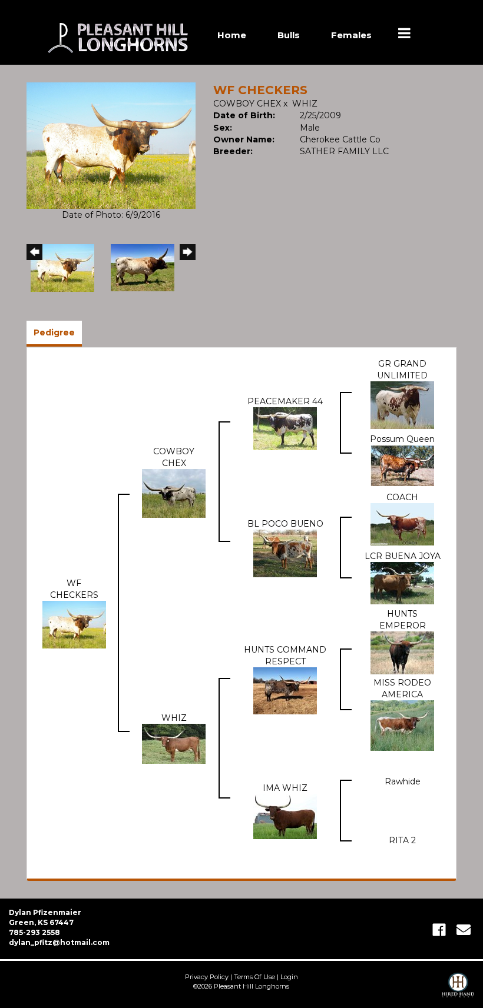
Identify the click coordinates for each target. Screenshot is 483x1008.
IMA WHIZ (285, 788)
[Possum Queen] (402, 465)
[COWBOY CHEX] (174, 492)
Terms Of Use (254, 977)
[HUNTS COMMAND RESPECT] (285, 690)
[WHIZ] (174, 743)
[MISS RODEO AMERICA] (402, 725)
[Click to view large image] (111, 144)
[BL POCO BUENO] (285, 553)
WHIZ (304, 103)
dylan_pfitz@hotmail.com (59, 942)
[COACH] (402, 523)
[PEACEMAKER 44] (285, 428)
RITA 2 (402, 840)
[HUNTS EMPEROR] (402, 652)
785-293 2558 (34, 932)
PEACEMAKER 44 (285, 401)
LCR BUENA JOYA (403, 556)
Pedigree (54, 332)
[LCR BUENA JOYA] (402, 582)
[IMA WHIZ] (285, 816)
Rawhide (403, 781)
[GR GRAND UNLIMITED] (402, 404)
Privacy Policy (207, 977)
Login (289, 977)
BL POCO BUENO (285, 523)
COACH (402, 497)
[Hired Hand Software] (458, 990)
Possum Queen (402, 439)
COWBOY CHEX (247, 103)
